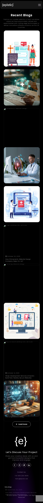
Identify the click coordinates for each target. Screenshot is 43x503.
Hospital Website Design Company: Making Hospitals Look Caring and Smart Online (21, 100)
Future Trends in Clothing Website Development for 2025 (18, 333)
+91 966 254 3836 (21, 476)
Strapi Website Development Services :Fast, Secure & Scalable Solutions (21, 411)
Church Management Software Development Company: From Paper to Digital (19, 60)
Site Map (8, 487)
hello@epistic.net (21, 479)
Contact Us (21, 472)
